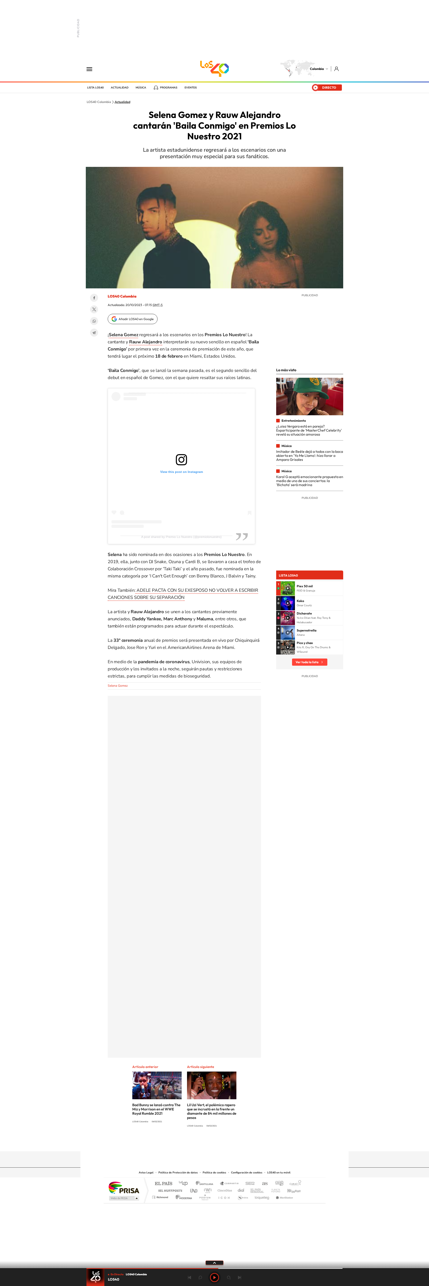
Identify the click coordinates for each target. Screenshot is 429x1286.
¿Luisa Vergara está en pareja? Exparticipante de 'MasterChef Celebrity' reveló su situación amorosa (309, 430)
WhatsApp (94, 321)
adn (277, 1184)
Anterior (189, 1277)
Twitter (94, 309)
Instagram (205, 1142)
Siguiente (239, 1277)
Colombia (317, 69)
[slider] (214, 1268)
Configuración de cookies (246, 1172)
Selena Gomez (118, 686)
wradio (207, 1189)
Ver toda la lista (307, 662)
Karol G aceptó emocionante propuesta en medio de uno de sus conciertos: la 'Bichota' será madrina (309, 480)
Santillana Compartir (229, 1184)
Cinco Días (224, 1189)
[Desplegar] (214, 1263)
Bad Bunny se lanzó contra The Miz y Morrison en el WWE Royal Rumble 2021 (156, 1109)
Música (141, 87)
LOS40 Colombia (214, 69)
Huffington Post (169, 1189)
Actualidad (119, 87)
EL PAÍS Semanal (257, 1189)
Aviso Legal (146, 1172)
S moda (242, 1196)
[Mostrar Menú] (92, 69)
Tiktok (196, 1142)
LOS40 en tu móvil (278, 1172)
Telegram (94, 333)
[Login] (337, 69)
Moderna (182, 1196)
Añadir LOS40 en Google (136, 319)
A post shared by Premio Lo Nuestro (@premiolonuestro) (181, 537)
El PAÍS (163, 1184)
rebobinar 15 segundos (200, 1277)
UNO (194, 1189)
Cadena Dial (241, 1189)
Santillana (206, 1184)
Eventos (191, 87)
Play (214, 1277)
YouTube (214, 1142)
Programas (168, 87)
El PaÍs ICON (224, 1196)
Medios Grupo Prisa (124, 1198)
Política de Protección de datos (178, 1172)
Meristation (284, 1196)
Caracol (294, 1184)
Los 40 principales (185, 1184)
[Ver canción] (288, 588)
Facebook (94, 298)
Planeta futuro (274, 1189)
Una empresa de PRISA (124, 1187)
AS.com (263, 1184)
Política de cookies (214, 1172)
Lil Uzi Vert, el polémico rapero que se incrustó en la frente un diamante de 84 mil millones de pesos (211, 1111)
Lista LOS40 (95, 87)
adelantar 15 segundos (228, 1277)
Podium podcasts (205, 1196)
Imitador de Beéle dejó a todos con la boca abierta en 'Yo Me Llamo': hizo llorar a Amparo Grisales (309, 455)
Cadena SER (248, 1184)
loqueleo (262, 1196)
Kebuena (290, 1189)
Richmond (161, 1196)
